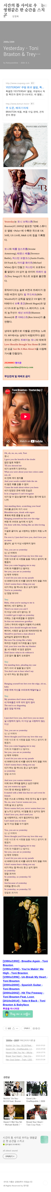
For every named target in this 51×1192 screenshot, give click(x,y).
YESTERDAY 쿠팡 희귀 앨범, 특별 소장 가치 (25, 87)
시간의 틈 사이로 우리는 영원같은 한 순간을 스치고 (24, 6)
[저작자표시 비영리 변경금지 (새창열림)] (36, 1028)
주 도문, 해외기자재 (17, 107)
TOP (45, 1183)
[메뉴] (45, 5)
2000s (9, 1040)
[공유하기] (13, 1028)
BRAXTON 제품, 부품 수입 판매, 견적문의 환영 (25, 113)
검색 (39, 6)
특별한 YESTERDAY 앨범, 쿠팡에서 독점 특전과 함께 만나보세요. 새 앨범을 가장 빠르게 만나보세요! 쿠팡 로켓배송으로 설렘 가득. (25, 93)
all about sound (10, 1150)
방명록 (15, 16)
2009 (16, 1040)
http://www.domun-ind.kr (17, 104)
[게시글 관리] (17, 1028)
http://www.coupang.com (17, 83)
